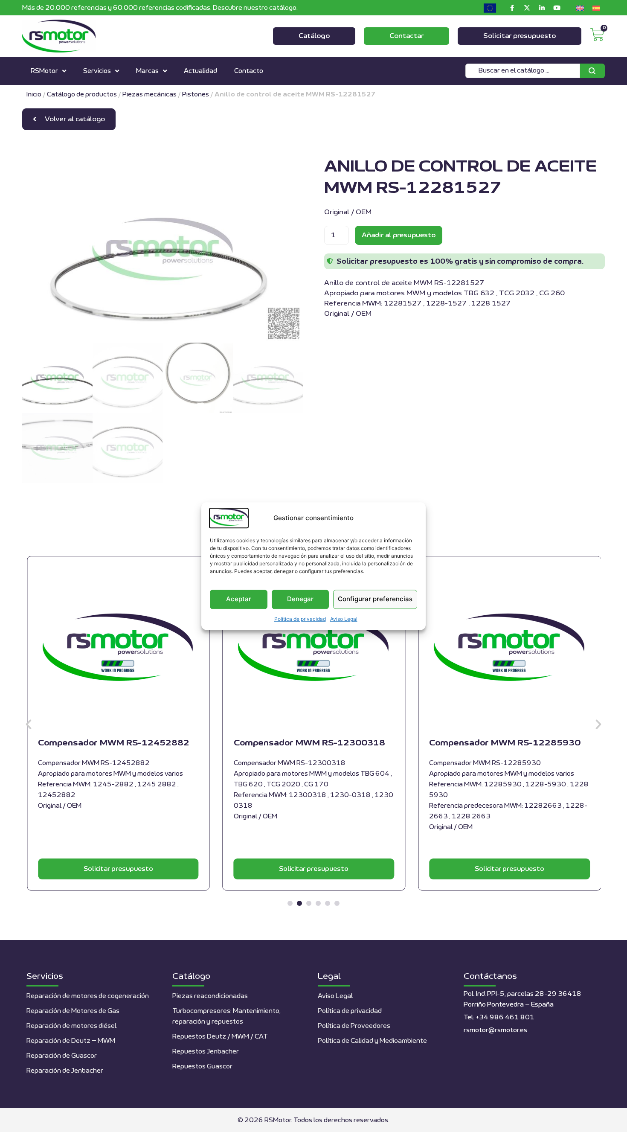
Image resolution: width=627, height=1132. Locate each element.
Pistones (195, 94)
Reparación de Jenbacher (64, 1071)
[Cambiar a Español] (596, 8)
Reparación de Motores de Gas (72, 1011)
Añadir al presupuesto (398, 235)
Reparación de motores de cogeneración (87, 996)
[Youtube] (556, 7)
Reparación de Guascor (61, 1056)
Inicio (33, 94)
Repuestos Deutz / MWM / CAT (220, 1036)
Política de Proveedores (354, 1026)
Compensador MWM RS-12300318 (309, 743)
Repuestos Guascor (202, 1066)
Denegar (300, 599)
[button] (28, 724)
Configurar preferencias (375, 599)
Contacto (248, 71)
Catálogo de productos (82, 94)
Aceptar (238, 599)
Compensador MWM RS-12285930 (505, 743)
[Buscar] (592, 71)
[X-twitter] (526, 7)
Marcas (147, 71)
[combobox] (522, 71)
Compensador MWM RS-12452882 (113, 743)
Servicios (97, 71)
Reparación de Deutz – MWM (70, 1041)
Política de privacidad (300, 619)
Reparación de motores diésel (71, 1026)
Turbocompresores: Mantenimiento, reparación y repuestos (226, 1016)
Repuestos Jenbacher (205, 1051)
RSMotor (44, 71)
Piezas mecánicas (149, 94)
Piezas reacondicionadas (210, 996)
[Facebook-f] (511, 7)
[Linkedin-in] (541, 7)
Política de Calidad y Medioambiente (372, 1041)
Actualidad (200, 71)
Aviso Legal (343, 619)
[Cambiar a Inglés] (580, 8)
